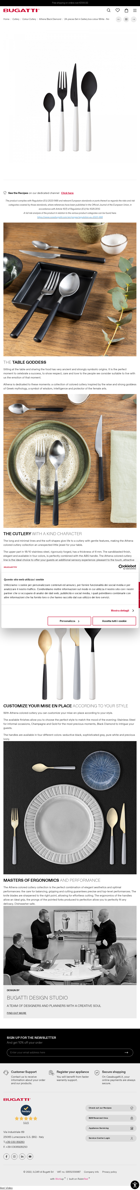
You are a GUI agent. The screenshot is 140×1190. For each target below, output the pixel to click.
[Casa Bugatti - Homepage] (21, 10)
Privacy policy (109, 1171)
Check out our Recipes (100, 1108)
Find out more (16, 1013)
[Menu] (134, 10)
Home (6, 19)
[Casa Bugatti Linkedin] (22, 1156)
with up (58, 1178)
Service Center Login (99, 1138)
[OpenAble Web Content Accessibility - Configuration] (134, 1184)
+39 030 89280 (15, 1142)
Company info (91, 1171)
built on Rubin (79, 1178)
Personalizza (67, 621)
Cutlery (15, 19)
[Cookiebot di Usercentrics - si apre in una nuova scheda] (121, 567)
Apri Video (6, 1188)
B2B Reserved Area (98, 1118)
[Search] (108, 10)
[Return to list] (126, 19)
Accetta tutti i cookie (114, 621)
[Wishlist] (117, 10)
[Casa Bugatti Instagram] (14, 1156)
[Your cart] (126, 10)
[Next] (134, 19)
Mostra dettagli (120, 610)
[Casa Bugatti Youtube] (30, 1156)
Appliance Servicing (99, 1128)
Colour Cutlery (29, 19)
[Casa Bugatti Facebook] (6, 1156)
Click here (67, 193)
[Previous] (119, 19)
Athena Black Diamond (50, 19)
